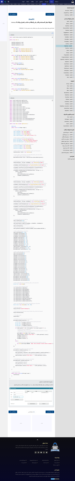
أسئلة (28, 1)
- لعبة (68, 150)
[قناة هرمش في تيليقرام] (38, 452)
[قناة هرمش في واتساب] (36, 452)
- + (66, 59)
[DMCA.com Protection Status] (55, 479)
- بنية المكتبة (69, 14)
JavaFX (44, 4)
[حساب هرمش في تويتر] (47, 452)
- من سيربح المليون (68, 134)
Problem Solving (54, 4)
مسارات (56, 1)
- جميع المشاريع (68, 132)
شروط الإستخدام (23, 460)
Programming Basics (5, 4)
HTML (15, 4)
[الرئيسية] (72, 1)
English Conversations (69, 4)
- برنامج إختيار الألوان (67, 136)
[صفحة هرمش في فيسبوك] (44, 452)
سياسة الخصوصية (33, 460)
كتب (37, 1)
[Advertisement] (31, 9)
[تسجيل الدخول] (2, 1)
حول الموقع (56, 460)
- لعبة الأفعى (67, 143)
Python (32, 4)
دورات (51, 1)
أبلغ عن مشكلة (56, 465)
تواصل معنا (56, 462)
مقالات (32, 1)
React (28, 4)
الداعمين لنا (24, 462)
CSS (19, 4)
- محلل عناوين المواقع (67, 141)
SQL (12, 4)
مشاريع (41, 1)
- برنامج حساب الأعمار (67, 139)
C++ (37, 4)
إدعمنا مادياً (46, 462)
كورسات (46, 1)
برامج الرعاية (34, 462)
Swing (48, 4)
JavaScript (23, 4)
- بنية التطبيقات (68, 12)
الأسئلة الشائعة (45, 460)
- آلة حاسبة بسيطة (68, 145)
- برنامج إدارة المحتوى (67, 152)
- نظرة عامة (69, 10)
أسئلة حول (71, 159)
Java (40, 4)
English (61, 4)
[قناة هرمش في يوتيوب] (41, 452)
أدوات (23, 1)
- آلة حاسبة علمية (68, 148)
